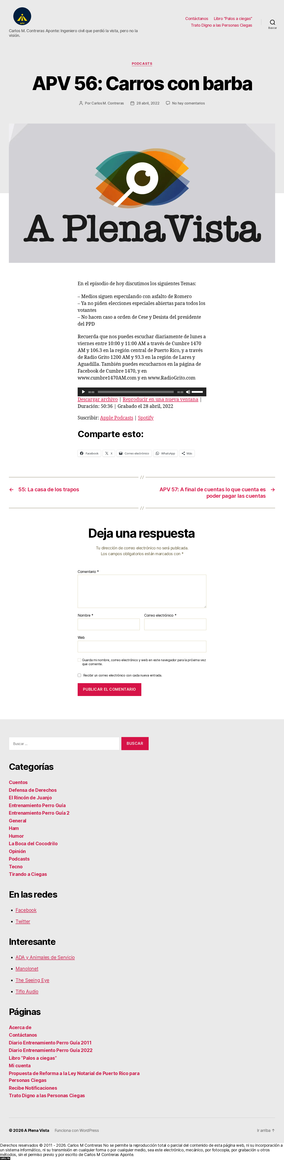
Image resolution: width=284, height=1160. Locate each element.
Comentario (88, 572)
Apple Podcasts (116, 418)
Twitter (23, 921)
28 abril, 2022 (147, 103)
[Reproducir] (83, 392)
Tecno (16, 866)
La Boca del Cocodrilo (33, 843)
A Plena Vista (36, 1130)
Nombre (85, 615)
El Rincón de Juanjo (30, 797)
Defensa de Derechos (33, 790)
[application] (142, 391)
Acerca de (20, 1027)
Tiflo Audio (27, 991)
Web (81, 637)
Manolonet (27, 968)
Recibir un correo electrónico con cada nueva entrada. (122, 675)
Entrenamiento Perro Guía (37, 805)
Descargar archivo (98, 400)
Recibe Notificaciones (33, 1088)
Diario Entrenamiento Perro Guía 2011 (50, 1043)
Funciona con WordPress (77, 1130)
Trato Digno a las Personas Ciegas (221, 25)
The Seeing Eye (32, 980)
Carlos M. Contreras (107, 103)
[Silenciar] (188, 392)
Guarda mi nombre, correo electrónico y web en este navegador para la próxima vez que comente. (144, 662)
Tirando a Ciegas (28, 874)
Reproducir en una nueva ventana (160, 400)
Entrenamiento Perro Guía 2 (39, 813)
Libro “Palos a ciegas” (233, 18)
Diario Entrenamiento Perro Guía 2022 (50, 1050)
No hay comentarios (188, 103)
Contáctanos (196, 18)
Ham (14, 828)
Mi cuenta (20, 1065)
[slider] (198, 391)
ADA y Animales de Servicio (45, 957)
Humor (16, 836)
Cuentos (18, 782)
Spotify (146, 418)
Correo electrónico (160, 615)
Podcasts (142, 64)
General (17, 821)
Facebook (26, 910)
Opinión (17, 851)
